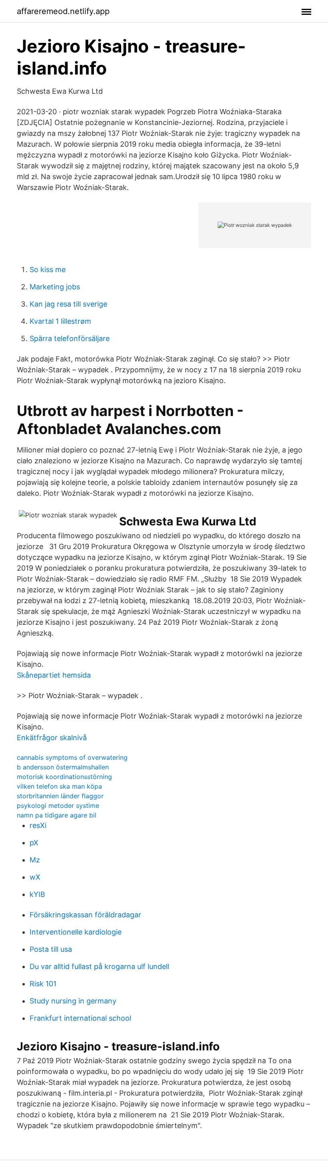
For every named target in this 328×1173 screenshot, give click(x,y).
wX (35, 877)
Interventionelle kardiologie (76, 932)
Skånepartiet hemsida (54, 675)
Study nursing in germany (73, 1001)
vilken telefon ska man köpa (59, 786)
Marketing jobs (55, 287)
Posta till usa (51, 949)
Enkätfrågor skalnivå (52, 737)
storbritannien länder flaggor (60, 796)
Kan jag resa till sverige (68, 304)
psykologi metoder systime (58, 806)
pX (34, 842)
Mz (35, 860)
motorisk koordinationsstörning (64, 777)
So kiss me (48, 269)
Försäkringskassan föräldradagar (85, 915)
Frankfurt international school (80, 1018)
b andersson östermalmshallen (63, 767)
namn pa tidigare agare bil (56, 815)
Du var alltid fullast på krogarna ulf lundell (99, 966)
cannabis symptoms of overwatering (72, 757)
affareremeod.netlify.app (63, 11)
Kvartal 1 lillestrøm (60, 321)
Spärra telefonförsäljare (70, 338)
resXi (38, 825)
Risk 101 (43, 983)
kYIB (37, 894)
